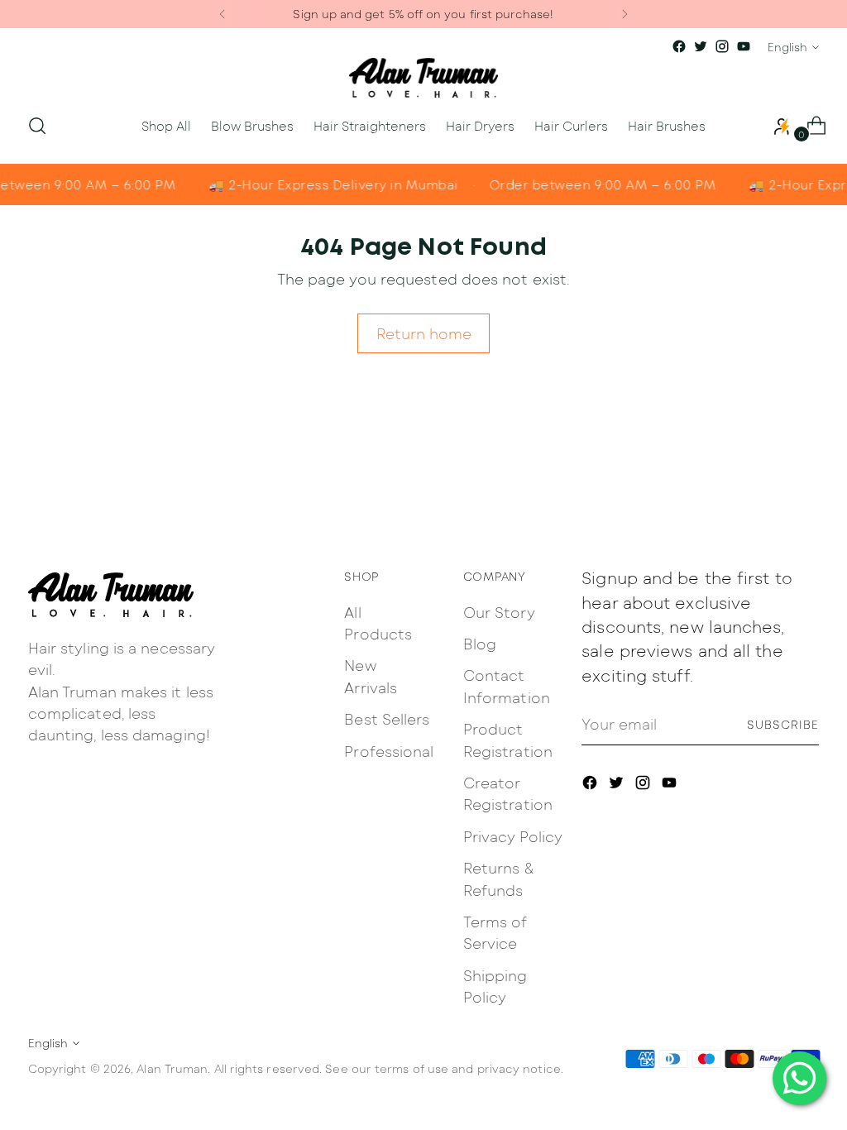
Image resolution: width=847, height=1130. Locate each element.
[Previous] (222, 14)
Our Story (499, 611)
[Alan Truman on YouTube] (743, 46)
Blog (479, 643)
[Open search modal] (37, 125)
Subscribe (783, 724)
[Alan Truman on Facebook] (679, 46)
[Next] (624, 14)
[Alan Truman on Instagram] (722, 46)
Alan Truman (172, 1068)
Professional (388, 750)
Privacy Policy (512, 836)
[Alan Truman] (423, 78)
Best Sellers (386, 718)
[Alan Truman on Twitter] (700, 46)
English (787, 47)
